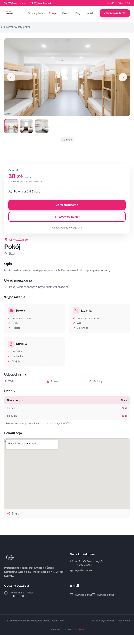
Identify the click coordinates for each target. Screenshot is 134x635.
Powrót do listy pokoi (17, 27)
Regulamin (124, 620)
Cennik (66, 13)
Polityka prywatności (102, 620)
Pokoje (53, 13)
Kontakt (90, 13)
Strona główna (35, 13)
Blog (77, 13)
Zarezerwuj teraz (115, 13)
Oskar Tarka (78, 629)
